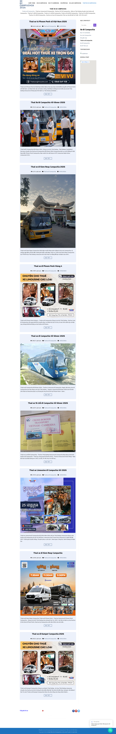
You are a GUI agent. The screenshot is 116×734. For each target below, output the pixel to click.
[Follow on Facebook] (73, 711)
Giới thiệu (31, 3)
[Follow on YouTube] (76, 711)
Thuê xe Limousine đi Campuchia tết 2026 (48, 470)
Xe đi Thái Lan (84, 46)
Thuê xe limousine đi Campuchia (56, 718)
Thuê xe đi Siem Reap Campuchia (47, 552)
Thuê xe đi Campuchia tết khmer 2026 (48, 336)
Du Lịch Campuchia (75, 3)
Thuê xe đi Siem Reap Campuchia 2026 (48, 166)
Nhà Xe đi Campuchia (56, 732)
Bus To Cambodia (53, 3)
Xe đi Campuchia (42, 3)
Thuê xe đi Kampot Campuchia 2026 (48, 633)
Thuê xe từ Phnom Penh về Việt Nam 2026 (48, 21)
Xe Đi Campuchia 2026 (21, 4)
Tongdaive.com (31, 724)
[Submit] (94, 25)
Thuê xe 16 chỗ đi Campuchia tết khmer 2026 (48, 403)
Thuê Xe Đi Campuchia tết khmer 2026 (48, 102)
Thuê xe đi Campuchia (89, 3)
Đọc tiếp (48, 94)
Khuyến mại (64, 3)
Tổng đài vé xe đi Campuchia (46, 730)
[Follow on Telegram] (79, 711)
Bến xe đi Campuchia (53, 716)
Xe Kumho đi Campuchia (59, 730)
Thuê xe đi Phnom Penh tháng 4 (48, 266)
